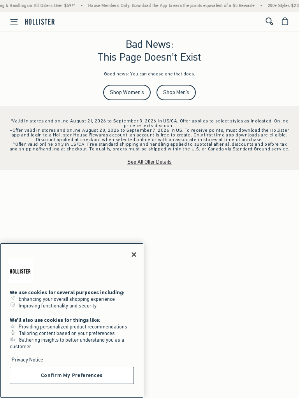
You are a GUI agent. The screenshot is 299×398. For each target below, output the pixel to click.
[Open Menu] (10, 21)
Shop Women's (127, 92)
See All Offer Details (149, 162)
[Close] (133, 254)
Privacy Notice (27, 359)
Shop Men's (176, 92)
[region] (72, 320)
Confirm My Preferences (72, 375)
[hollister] (40, 21)
